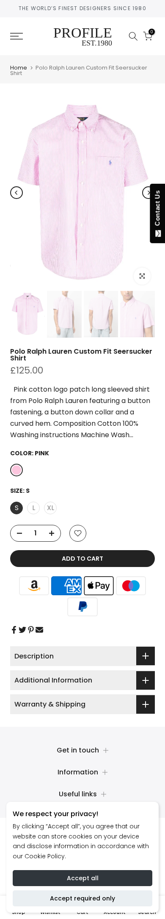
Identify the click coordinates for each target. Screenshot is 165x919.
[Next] (148, 192)
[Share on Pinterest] (31, 630)
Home (18, 68)
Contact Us (157, 210)
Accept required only (82, 898)
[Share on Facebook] (14, 630)
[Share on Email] (39, 630)
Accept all (83, 878)
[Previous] (16, 192)
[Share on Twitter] (22, 630)
